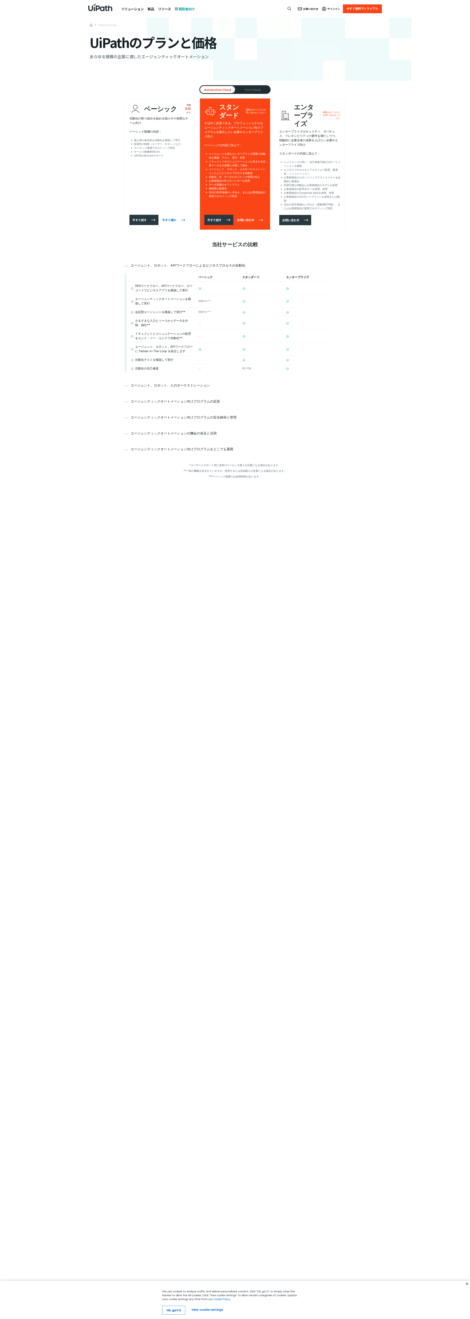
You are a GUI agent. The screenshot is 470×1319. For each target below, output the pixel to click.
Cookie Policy (221, 1299)
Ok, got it (174, 1310)
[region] (235, 1300)
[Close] (467, 1284)
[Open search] (290, 9)
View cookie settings (207, 1310)
